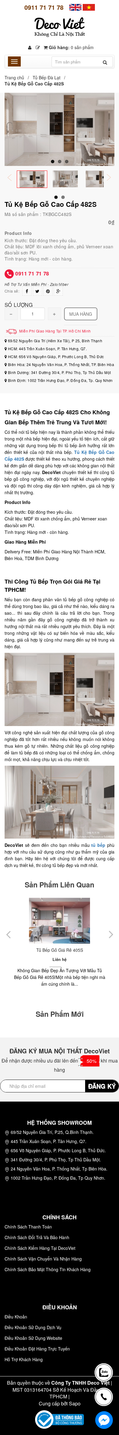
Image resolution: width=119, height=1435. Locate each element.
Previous (14, 178)
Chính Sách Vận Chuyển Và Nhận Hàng (43, 1259)
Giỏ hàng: (71, 47)
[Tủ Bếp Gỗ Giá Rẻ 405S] (59, 921)
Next (113, 178)
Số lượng (19, 304)
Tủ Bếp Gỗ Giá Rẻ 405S (59, 950)
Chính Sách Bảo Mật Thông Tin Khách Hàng (48, 1269)
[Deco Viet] (75, 7)
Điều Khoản (16, 1317)
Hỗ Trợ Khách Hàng (24, 1359)
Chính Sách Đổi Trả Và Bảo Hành (37, 1237)
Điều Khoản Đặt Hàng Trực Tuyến (37, 1349)
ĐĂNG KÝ (102, 1085)
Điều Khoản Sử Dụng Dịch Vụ (33, 1327)
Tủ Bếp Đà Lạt (46, 77)
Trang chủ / (18, 77)
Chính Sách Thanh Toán (28, 1227)
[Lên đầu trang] (105, 1351)
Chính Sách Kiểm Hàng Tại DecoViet (40, 1248)
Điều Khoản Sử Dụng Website (33, 1338)
